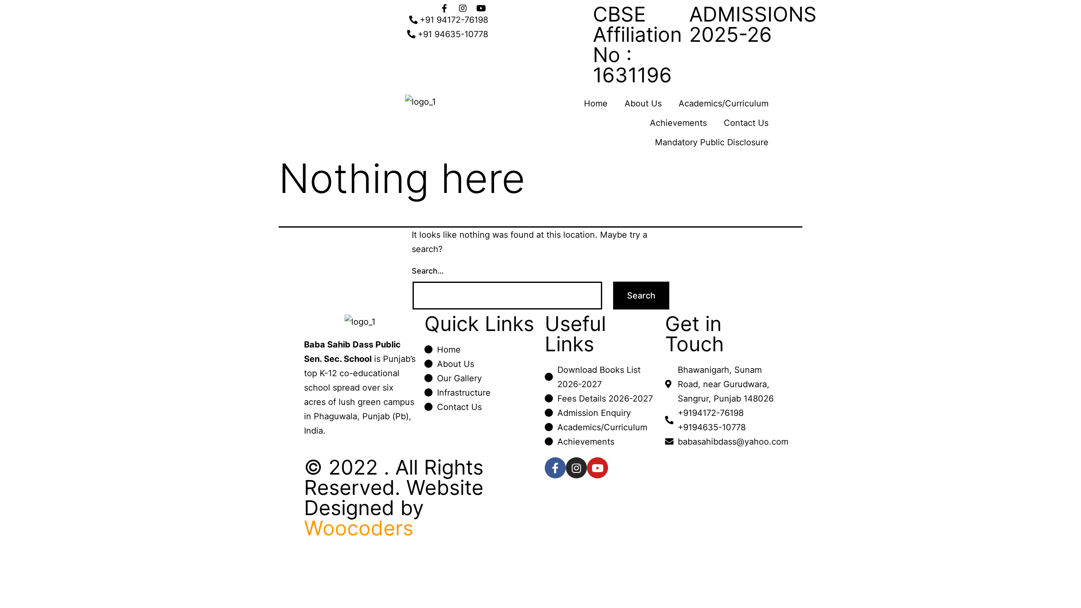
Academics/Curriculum (724, 103)
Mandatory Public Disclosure (712, 142)
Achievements (678, 123)
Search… (428, 270)
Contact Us (746, 123)
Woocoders (358, 528)
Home (596, 103)
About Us (643, 103)
